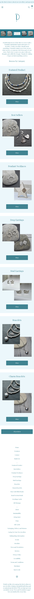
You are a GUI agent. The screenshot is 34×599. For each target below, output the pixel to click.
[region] (17, 2)
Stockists (17, 543)
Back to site (17, 570)
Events (17, 539)
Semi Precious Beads (17, 495)
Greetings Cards (17, 499)
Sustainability (17, 513)
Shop (17, 101)
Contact (17, 455)
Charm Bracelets (17, 488)
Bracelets (17, 484)
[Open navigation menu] (2, 7)
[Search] (28, 7)
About (17, 509)
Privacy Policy (17, 555)
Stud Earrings (17, 480)
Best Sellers (17, 469)
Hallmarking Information (17, 536)
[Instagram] (17, 576)
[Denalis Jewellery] (17, 18)
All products (17, 431)
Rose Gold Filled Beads (17, 491)
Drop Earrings (17, 476)
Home (17, 447)
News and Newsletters (17, 547)
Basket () (17, 459)
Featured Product (17, 465)
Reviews (17, 551)
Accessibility (17, 558)
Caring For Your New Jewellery (17, 532)
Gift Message (17, 503)
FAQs (17, 521)
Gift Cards (17, 524)
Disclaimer (17, 566)
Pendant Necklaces (17, 473)
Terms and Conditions (17, 562)
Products (17, 451)
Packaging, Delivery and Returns (17, 528)
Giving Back (17, 517)
